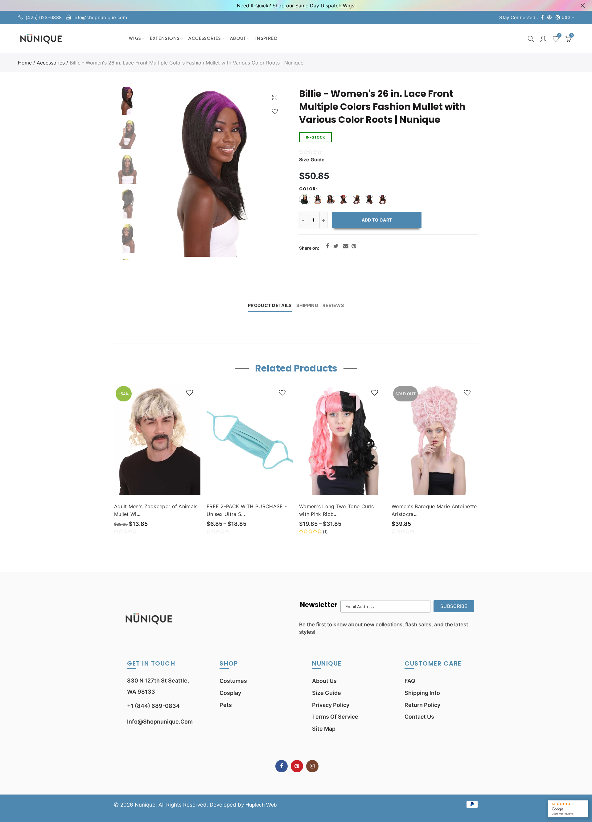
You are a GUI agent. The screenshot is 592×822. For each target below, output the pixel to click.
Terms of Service (335, 716)
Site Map (323, 728)
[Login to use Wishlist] (274, 111)
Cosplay (230, 693)
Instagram (312, 766)
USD (566, 17)
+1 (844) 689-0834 (153, 706)
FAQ (410, 681)
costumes (233, 681)
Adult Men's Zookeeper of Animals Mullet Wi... (156, 510)
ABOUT (238, 38)
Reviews (333, 305)
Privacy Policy (330, 705)
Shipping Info (422, 693)
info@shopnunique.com (100, 17)
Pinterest (354, 246)
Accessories (204, 38)
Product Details (270, 305)
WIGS (135, 38)
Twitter (336, 246)
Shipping (307, 305)
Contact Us (419, 716)
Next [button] (269, 172)
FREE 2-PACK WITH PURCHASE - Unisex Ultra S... (247, 510)
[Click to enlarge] (274, 97)
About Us (324, 681)
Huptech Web (261, 805)
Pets (226, 705)
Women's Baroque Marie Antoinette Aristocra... (434, 510)
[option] (215, 172)
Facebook (327, 246)
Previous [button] (160, 172)
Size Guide (326, 693)
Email (345, 246)
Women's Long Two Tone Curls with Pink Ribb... (336, 510)
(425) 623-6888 (44, 17)
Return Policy (422, 705)
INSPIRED (266, 38)
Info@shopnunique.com (160, 721)
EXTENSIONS (164, 38)
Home (25, 63)
